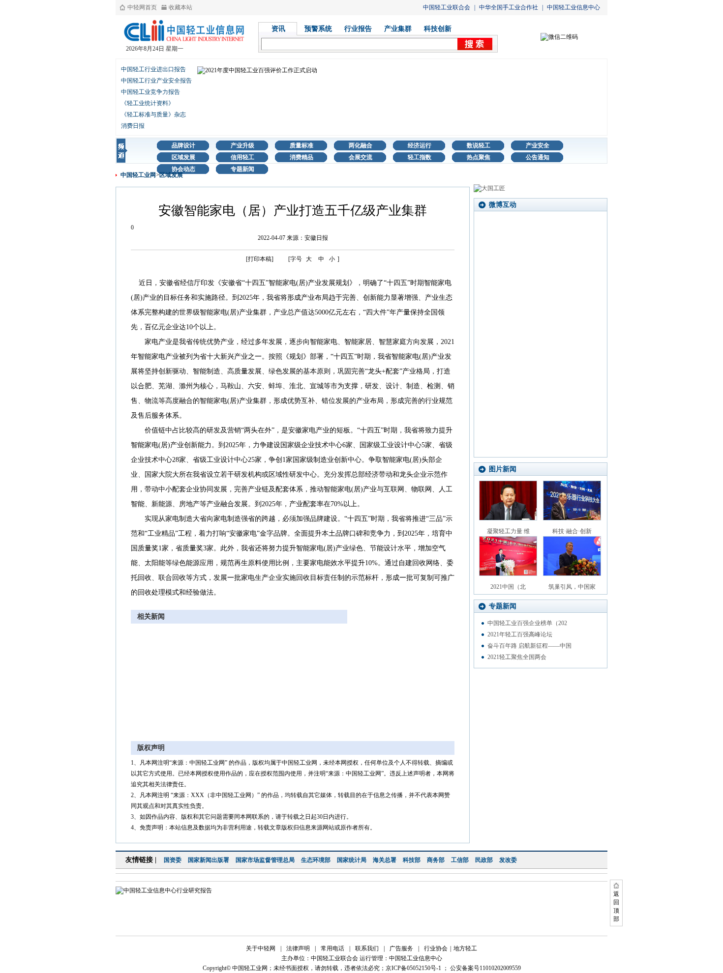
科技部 (412, 860)
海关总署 (384, 860)
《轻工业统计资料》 (147, 103)
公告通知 (537, 157)
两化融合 (360, 145)
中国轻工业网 (138, 175)
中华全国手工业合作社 (508, 7)
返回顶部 (616, 906)
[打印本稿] (259, 259)
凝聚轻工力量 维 (508, 531)
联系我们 (367, 948)
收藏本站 (180, 7)
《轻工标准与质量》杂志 (153, 114)
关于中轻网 (260, 948)
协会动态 (183, 169)
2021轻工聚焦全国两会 (516, 657)
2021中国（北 (508, 586)
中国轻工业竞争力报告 (150, 91)
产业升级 (242, 145)
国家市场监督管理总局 (265, 860)
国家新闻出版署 (208, 860)
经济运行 (419, 145)
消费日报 (133, 125)
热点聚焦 (478, 157)
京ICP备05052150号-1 (413, 968)
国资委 (172, 860)
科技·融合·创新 (572, 531)
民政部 (484, 860)
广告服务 (401, 948)
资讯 (278, 28)
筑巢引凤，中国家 (572, 586)
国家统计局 (351, 860)
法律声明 (298, 948)
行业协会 (436, 948)
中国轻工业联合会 (446, 7)
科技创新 (438, 28)
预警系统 (318, 28)
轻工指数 (419, 157)
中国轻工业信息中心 (573, 7)
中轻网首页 (142, 7)
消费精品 (301, 157)
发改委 (508, 860)
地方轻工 (465, 948)
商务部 (436, 860)
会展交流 (360, 157)
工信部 (460, 860)
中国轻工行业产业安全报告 (156, 80)
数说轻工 (478, 145)
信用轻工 (242, 157)
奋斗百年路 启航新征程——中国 (529, 645)
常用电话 (332, 948)
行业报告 (358, 28)
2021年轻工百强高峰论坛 (519, 634)
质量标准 (301, 145)
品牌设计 (183, 145)
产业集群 (398, 28)
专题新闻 (242, 169)
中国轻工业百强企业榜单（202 (527, 623)
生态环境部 (316, 860)
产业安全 (537, 145)
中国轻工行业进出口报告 (153, 69)
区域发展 (183, 157)
